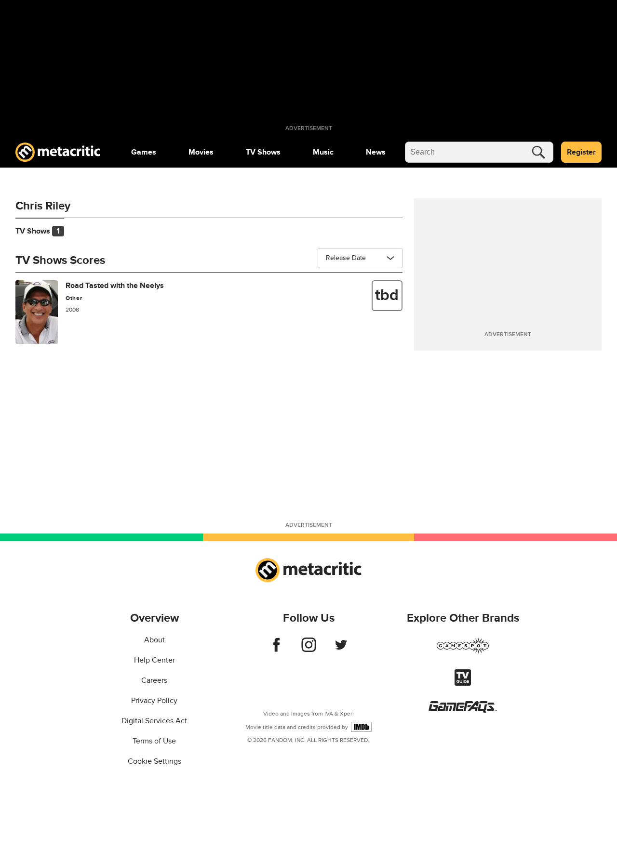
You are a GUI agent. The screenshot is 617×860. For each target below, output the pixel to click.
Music (323, 152)
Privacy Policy (154, 700)
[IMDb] (361, 727)
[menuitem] (143, 152)
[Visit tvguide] (462, 683)
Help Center (154, 660)
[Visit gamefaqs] (462, 710)
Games (143, 152)
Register (581, 152)
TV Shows (263, 152)
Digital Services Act (154, 721)
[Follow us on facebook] (276, 649)
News (376, 152)
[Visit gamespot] (462, 651)
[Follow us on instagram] (308, 649)
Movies (201, 152)
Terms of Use (154, 741)
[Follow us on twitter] (341, 649)
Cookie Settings (154, 761)
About (154, 640)
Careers (154, 680)
